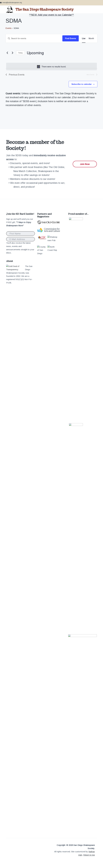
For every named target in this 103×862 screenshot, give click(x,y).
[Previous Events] (7, 52)
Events (9, 28)
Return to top (89, 855)
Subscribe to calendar (81, 84)
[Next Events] (12, 52)
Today (20, 53)
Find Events (70, 38)
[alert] (51, 66)
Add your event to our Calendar (55, 14)
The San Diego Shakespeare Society (45, 9)
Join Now (85, 164)
